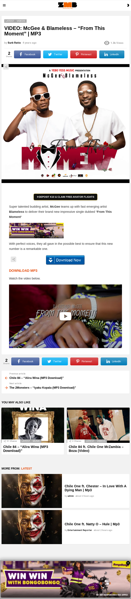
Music (36, 441)
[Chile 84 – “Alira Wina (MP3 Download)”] (32, 425)
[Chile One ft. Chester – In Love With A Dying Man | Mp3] (32, 491)
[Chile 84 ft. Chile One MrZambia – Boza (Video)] (98, 425)
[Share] (65, 260)
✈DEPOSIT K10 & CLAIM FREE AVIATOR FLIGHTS (65, 197)
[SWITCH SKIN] (128, 5)
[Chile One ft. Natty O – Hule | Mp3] (32, 527)
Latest (26, 441)
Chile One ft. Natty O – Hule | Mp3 (92, 524)
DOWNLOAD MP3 (23, 270)
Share (6, 67)
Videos (101, 441)
